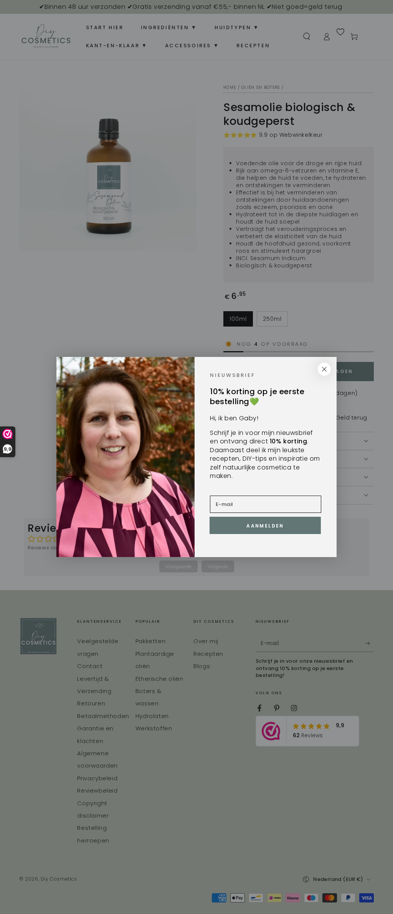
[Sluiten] (324, 369)
